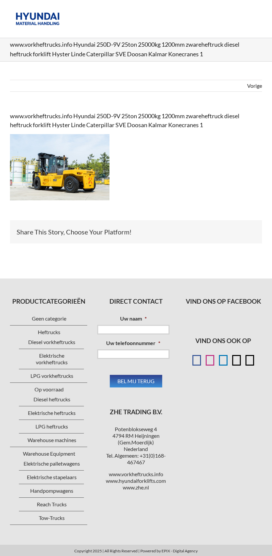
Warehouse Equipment (49, 453)
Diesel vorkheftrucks (51, 342)
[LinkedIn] (223, 360)
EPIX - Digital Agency (180, 550)
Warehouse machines (52, 440)
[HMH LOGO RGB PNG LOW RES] (37, 9)
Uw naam (133, 318)
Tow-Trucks (52, 518)
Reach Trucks (52, 504)
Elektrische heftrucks (52, 413)
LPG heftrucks (51, 426)
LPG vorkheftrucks (52, 376)
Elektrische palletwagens (52, 463)
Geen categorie (49, 318)
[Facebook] (196, 360)
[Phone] (249, 360)
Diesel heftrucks (52, 399)
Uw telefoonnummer (133, 343)
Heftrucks (49, 332)
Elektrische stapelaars (52, 477)
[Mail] (236, 360)
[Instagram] (210, 360)
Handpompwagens (51, 490)
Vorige (254, 85)
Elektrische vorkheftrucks (52, 358)
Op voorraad (49, 389)
